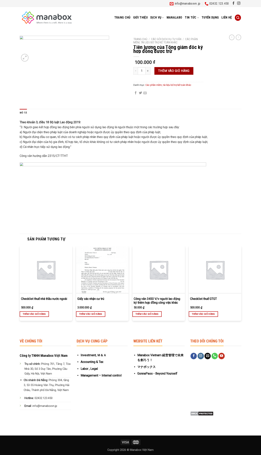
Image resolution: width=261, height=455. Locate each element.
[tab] (23, 113)
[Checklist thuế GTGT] (215, 269)
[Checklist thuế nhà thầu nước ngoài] (46, 269)
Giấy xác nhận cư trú (90, 299)
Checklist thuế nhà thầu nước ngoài (44, 299)
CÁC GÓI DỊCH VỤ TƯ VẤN (166, 39)
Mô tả (23, 112)
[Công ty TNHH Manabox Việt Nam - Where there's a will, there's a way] (47, 17)
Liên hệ (226, 17)
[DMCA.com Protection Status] (201, 413)
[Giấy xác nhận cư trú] (102, 269)
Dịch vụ (155, 17)
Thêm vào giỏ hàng (173, 71)
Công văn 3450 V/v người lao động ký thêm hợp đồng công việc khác (157, 301)
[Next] (241, 287)
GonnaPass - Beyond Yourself (157, 373)
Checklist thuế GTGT (203, 299)
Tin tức (190, 17)
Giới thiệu (140, 17)
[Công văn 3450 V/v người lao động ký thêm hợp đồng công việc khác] (158, 269)
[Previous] (20, 287)
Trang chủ (122, 17)
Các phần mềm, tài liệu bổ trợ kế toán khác (165, 41)
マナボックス (146, 367)
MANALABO (174, 17)
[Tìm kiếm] (238, 18)
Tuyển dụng (210, 17)
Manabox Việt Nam (142, 450)
